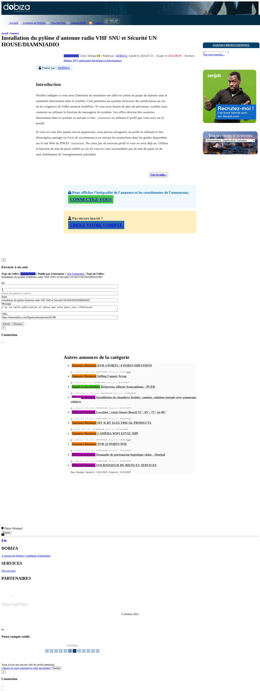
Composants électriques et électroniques (99, 60)
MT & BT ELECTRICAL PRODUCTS (111, 422)
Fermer (6, 324)
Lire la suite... (159, 174)
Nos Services (58, 22)
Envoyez (18, 324)
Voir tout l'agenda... (214, 54)
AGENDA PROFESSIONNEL (231, 45)
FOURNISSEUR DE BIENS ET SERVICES (114, 465)
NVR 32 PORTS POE (99, 444)
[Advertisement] (229, 220)
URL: (4, 313)
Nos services (8, 570)
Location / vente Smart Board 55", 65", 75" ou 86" (119, 412)
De (3, 282)
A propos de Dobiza (34, 22)
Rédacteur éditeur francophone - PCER (113, 386)
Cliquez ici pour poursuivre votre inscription (26, 668)
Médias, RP (70, 60)
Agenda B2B (78, 22)
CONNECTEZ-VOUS (91, 199)
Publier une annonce (221, 35)
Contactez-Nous (13, 534)
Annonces (14, 33)
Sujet (4, 296)
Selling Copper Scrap (99, 376)
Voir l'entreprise (75, 273)
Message (6, 303)
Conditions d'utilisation (37, 555)
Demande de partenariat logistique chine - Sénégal (118, 454)
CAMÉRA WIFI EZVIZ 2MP (105, 433)
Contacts (97, 22)
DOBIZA (122, 55)
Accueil (13, 22)
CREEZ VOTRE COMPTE (96, 225)
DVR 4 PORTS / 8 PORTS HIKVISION (112, 365)
